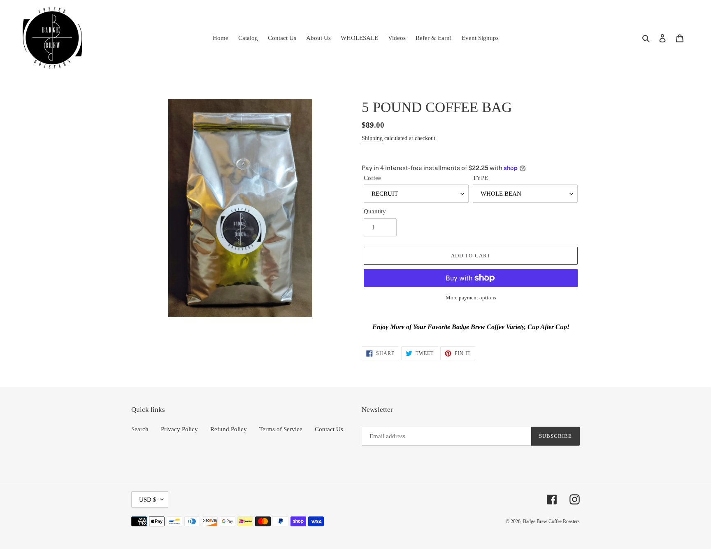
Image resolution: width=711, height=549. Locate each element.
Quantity (375, 211)
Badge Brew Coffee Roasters (551, 521)
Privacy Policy (179, 429)
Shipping (372, 138)
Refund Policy (228, 429)
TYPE (480, 178)
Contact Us (329, 429)
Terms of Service (280, 429)
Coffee (372, 178)
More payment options (471, 297)
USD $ (147, 499)
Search (140, 429)
